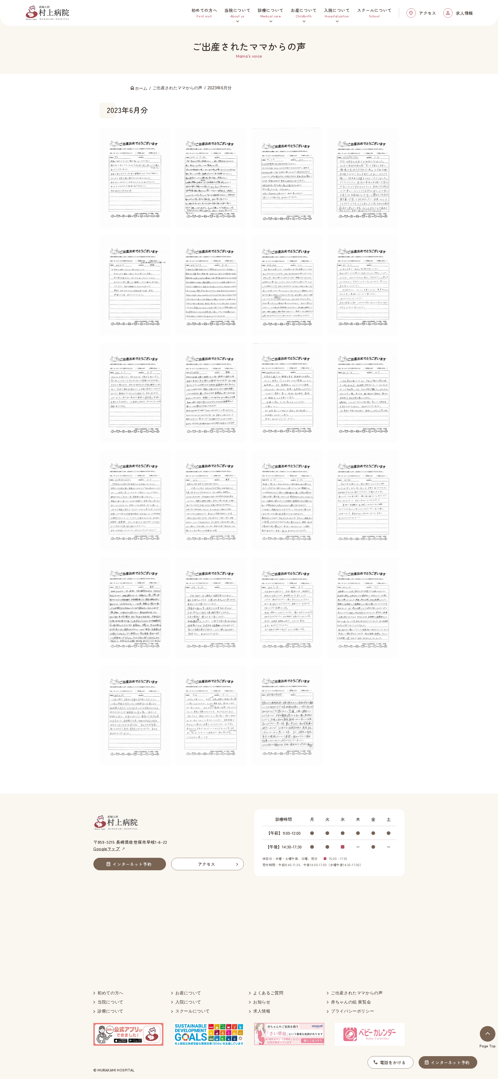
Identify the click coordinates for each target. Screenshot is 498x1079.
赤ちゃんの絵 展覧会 (351, 1002)
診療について (110, 1011)
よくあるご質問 (268, 993)
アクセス (427, 13)
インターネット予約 (450, 1062)
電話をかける (393, 1062)
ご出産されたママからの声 (357, 993)
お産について (188, 993)
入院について (188, 1002)
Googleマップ (106, 848)
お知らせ (262, 1002)
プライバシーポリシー (352, 1011)
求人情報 (464, 13)
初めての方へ (110, 993)
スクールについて (192, 1011)
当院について (110, 1002)
